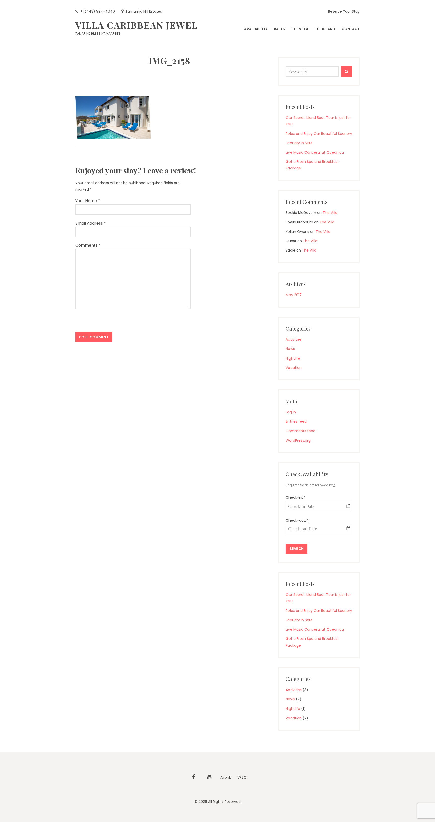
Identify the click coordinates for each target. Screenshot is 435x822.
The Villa (330, 212)
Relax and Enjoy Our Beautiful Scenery (319, 133)
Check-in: (296, 497)
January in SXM (299, 143)
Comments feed (300, 430)
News (290, 348)
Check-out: (297, 520)
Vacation (294, 367)
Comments (88, 245)
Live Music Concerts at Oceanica (315, 152)
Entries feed (296, 421)
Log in (291, 412)
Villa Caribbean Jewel (136, 25)
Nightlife (293, 358)
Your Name (87, 201)
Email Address (90, 223)
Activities (294, 339)
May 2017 (294, 294)
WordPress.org (298, 440)
